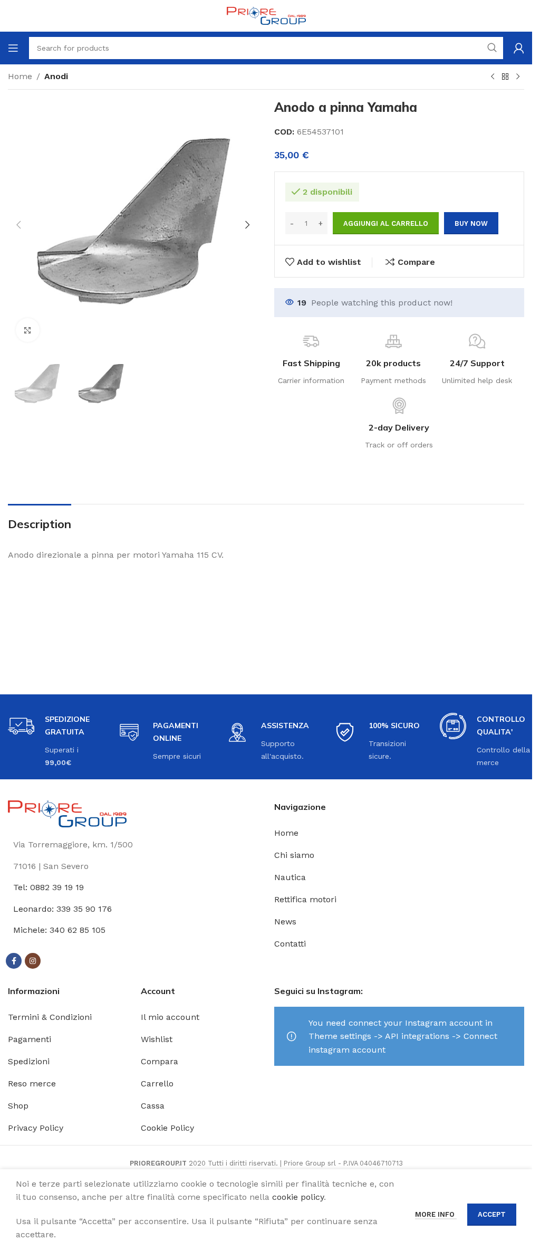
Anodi (56, 76)
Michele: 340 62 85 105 (59, 930)
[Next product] (518, 77)
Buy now (471, 223)
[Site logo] (266, 15)
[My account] (518, 48)
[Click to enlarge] (28, 330)
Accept (492, 1214)
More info (436, 1214)
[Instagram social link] (33, 961)
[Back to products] (505, 77)
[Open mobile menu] (13, 48)
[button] (18, 224)
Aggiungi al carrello (385, 223)
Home (20, 76)
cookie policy (298, 1197)
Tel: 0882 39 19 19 (48, 887)
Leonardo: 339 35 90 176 (62, 909)
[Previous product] (492, 77)
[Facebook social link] (14, 961)
